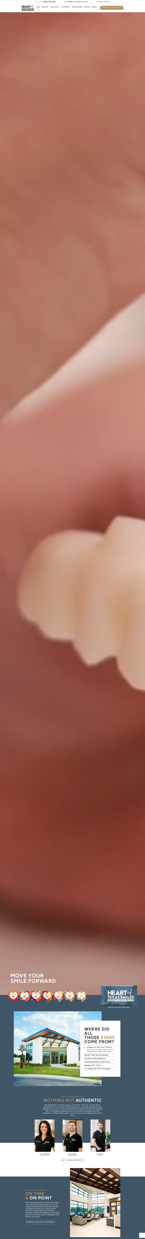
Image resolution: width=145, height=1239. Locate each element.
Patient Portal (104, 1)
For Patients (65, 7)
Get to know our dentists (72, 1160)
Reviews (87, 7)
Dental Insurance (77, 7)
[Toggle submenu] (45, 9)
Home (38, 7)
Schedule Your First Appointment (40, 1222)
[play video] (119, 996)
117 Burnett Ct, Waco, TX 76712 (76, 1)
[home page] (28, 8)
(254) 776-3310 (45, 2)
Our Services (54, 7)
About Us (45, 7)
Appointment (111, 8)
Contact (94, 7)
